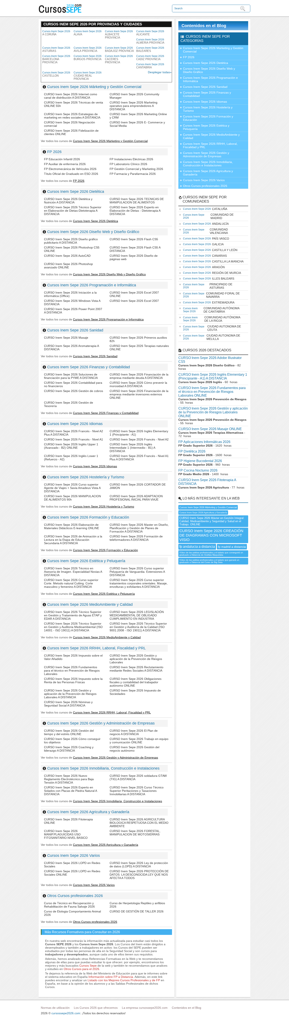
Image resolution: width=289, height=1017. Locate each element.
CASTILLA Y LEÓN (210, 250)
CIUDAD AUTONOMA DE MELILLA (211, 337)
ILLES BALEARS (208, 278)
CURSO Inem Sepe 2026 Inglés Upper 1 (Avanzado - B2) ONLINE (71, 446)
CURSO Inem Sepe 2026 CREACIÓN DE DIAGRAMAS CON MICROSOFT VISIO (211, 535)
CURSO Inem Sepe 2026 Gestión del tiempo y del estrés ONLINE (69, 732)
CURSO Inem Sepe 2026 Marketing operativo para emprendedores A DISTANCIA (133, 106)
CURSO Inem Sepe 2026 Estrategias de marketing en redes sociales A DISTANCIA (72, 115)
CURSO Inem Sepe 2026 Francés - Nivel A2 (139, 439)
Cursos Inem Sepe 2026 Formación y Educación (88, 517)
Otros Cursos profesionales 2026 (75, 896)
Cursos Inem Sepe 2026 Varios (73, 855)
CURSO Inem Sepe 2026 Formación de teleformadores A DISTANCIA (136, 538)
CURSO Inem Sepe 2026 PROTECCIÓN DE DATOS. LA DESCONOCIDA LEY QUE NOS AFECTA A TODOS (139, 874)
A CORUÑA (56, 33)
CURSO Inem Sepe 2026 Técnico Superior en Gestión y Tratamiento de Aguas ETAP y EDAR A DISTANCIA (73, 615)
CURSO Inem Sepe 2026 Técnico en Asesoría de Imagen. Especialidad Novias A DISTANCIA (73, 572)
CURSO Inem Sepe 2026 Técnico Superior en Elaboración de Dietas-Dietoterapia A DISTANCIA (72, 211)
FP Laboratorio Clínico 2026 (128, 164)
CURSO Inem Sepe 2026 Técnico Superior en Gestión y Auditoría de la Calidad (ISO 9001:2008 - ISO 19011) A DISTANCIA (138, 627)
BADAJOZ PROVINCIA (119, 49)
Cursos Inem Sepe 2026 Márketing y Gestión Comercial (94, 87)
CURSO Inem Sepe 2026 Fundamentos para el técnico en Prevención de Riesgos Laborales (72, 670)
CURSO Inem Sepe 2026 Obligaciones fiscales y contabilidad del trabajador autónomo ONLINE (135, 682)
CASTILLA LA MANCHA (213, 261)
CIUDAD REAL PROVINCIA (88, 75)
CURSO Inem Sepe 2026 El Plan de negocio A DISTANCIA (134, 732)
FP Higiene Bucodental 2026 (200, 461)
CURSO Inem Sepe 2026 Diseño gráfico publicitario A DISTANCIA (71, 240)
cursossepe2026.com (65, 1013)
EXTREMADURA (208, 302)
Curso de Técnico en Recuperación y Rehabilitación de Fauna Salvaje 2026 (69, 904)
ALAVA (88, 33)
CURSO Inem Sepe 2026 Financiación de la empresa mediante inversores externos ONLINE (139, 394)
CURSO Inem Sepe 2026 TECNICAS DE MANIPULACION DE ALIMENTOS (137, 200)
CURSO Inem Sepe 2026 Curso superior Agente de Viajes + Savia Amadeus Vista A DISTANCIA (72, 488)
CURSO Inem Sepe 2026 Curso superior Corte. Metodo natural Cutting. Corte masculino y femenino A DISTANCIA (71, 583)
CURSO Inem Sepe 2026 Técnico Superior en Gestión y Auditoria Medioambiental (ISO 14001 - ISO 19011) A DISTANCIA (73, 627)
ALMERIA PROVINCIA (150, 41)
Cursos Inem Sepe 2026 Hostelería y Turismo (85, 477)
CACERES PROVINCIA (119, 59)
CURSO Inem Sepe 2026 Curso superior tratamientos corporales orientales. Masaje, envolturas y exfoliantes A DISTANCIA (139, 583)
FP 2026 (54, 152)
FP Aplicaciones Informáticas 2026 (204, 442)
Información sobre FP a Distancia (110, 976)
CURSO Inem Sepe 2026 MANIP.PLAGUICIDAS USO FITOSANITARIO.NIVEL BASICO (66, 834)
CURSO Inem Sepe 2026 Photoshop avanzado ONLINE (68, 265)
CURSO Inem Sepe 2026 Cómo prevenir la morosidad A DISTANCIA (138, 384)
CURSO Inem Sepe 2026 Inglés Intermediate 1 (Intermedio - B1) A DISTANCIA (132, 448)
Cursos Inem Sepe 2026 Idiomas (75, 424)
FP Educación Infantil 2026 (62, 159)
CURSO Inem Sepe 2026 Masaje (66, 337)
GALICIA (203, 244)
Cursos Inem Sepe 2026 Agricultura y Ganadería (88, 812)
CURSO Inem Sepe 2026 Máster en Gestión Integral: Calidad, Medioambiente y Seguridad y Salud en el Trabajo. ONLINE (211, 521)
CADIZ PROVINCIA (150, 58)
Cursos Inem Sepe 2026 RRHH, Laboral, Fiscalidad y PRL (96, 648)
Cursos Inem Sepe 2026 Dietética (75, 191)
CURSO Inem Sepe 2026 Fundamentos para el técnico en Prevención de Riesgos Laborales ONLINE (212, 391)
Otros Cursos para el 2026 (81, 969)
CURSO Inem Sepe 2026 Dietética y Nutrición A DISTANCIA (68, 200)
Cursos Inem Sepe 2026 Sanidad (75, 330)
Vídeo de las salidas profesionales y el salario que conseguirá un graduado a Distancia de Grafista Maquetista (211, 553)
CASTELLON (56, 74)
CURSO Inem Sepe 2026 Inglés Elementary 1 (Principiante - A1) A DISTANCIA (212, 376)
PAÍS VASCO (206, 238)
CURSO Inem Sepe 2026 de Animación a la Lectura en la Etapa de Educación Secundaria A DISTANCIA (73, 540)
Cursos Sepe (88, 965)
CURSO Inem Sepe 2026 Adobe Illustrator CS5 (210, 359)
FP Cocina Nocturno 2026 (197, 470)
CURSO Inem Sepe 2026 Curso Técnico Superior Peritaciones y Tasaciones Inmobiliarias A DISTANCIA (137, 791)
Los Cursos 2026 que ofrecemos (96, 1007)
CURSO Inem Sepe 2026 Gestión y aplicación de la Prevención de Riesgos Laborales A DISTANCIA (70, 694)
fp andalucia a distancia (197, 546)
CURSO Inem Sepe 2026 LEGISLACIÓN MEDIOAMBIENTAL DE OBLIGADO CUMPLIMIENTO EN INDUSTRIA (137, 615)
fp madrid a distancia (232, 546)
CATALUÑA (205, 209)
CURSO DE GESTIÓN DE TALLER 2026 (137, 911)
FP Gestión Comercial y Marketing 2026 (136, 169)
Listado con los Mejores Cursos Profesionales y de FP (124, 980)
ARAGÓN (204, 267)
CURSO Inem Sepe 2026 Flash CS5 (134, 239)
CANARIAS (205, 255)
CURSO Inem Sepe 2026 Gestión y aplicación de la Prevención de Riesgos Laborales (136, 659)
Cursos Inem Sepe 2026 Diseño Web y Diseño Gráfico (93, 232)
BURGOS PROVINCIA (88, 58)
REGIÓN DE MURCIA (212, 273)
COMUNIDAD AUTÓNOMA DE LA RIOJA (211, 319)
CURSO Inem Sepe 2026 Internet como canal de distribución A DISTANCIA (70, 95)
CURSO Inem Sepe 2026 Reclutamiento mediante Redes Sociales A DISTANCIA (136, 668)
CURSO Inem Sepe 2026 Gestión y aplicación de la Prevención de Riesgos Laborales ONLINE (213, 412)
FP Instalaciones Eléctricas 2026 (131, 159)
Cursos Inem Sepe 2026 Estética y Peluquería (86, 561)
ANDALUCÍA (206, 223)
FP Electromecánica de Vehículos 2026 (70, 169)
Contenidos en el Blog (204, 25)
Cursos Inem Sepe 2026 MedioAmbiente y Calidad (90, 604)
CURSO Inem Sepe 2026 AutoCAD (67, 255)
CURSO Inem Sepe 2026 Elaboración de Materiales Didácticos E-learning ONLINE (71, 526)
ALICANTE (150, 33)
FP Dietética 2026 (191, 451)
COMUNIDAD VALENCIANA (205, 231)
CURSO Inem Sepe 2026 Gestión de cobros (73, 391)
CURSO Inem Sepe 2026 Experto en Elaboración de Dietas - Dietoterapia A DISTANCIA (135, 211)
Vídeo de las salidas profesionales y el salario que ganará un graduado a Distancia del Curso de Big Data (209, 561)
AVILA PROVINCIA (88, 49)
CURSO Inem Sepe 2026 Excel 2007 (134, 300)
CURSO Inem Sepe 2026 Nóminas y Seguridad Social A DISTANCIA (68, 703)
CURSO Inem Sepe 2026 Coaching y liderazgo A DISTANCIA (69, 748)
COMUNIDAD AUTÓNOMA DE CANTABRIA (211, 309)
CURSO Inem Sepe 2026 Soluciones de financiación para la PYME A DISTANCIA (71, 376)
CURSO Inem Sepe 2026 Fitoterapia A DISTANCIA (207, 482)
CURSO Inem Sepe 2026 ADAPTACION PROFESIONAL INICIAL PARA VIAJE (136, 497)
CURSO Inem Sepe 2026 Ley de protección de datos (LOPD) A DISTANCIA (139, 864)
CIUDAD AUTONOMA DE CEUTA (212, 328)
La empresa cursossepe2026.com (145, 1007)
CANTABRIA (150, 66)
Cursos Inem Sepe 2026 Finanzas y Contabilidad (88, 367)
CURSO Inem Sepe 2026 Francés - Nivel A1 (73, 439)
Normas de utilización (55, 1007)
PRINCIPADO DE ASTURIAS (207, 286)
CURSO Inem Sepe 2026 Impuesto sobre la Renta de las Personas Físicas (73, 680)
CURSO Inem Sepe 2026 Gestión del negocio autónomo (134, 748)
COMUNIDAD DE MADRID (208, 216)
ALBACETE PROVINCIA (119, 34)
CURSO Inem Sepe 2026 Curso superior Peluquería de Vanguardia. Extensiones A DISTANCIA (137, 572)
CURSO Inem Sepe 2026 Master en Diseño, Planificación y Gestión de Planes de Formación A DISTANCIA (139, 528)
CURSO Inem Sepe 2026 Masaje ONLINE (210, 429)
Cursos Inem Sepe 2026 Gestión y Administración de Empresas (101, 723)
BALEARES (150, 49)
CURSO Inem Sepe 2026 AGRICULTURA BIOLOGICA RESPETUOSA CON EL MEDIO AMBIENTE (139, 823)
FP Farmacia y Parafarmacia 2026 (133, 173)
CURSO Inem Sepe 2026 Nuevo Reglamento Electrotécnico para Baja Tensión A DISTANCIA (69, 779)
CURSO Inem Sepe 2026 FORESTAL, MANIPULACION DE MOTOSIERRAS (135, 832)
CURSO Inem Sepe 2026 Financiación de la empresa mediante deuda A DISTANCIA (139, 376)
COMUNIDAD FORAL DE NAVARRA (211, 295)
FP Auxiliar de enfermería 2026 (65, 164)
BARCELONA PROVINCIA (56, 59)
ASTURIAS (56, 49)
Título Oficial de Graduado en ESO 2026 (71, 173)
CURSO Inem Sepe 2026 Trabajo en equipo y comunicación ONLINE (139, 740)
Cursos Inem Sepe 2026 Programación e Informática (91, 285)
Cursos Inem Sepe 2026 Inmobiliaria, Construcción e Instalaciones (103, 768)
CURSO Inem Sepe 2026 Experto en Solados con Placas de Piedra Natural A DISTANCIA (70, 791)
